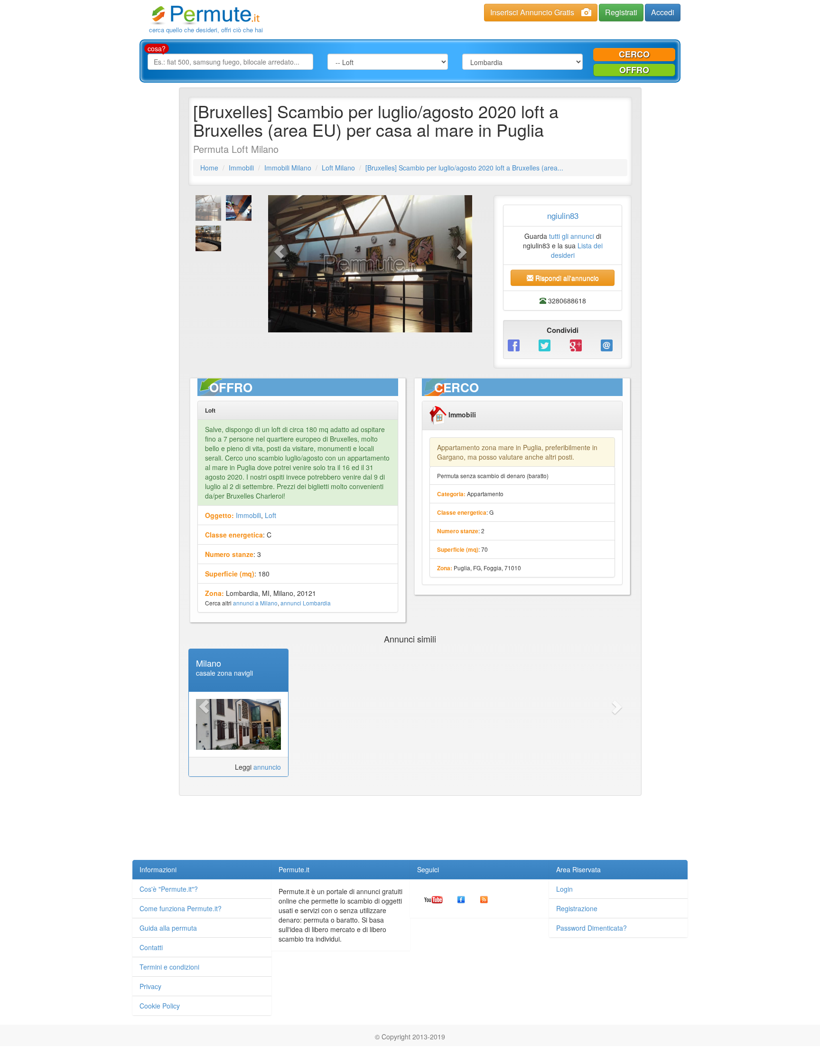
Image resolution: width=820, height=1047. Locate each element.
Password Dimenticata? (591, 928)
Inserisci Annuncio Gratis (532, 12)
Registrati (621, 12)
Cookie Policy (160, 1005)
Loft (270, 515)
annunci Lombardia (305, 603)
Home (209, 167)
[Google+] (578, 345)
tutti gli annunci (571, 236)
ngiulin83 (562, 215)
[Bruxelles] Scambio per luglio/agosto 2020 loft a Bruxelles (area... (464, 167)
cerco (634, 54)
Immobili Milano (287, 167)
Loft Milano (338, 167)
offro (634, 70)
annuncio (267, 767)
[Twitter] (547, 345)
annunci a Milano (255, 603)
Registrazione (576, 908)
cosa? (157, 48)
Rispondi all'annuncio (566, 278)
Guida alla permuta (168, 928)
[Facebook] (516, 345)
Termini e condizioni (169, 967)
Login (564, 889)
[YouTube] (433, 898)
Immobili (241, 167)
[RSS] (484, 898)
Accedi (662, 12)
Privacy (150, 986)
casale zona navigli (224, 673)
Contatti (151, 947)
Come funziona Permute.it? (181, 908)
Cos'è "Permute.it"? (169, 889)
